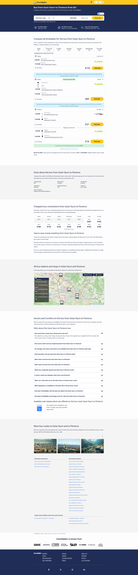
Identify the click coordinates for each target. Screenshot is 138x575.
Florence (99, 274)
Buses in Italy (44, 533)
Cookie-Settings (67, 558)
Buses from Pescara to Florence (76, 490)
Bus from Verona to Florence (76, 510)
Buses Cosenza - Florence (75, 464)
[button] (69, 289)
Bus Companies (47, 560)
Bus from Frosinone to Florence (76, 466)
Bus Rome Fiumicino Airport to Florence (78, 523)
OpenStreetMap (96, 304)
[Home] (40, 2)
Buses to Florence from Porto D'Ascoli (78, 495)
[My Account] (91, 2)
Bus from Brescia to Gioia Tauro (42, 464)
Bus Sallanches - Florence (75, 503)
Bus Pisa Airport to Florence (76, 521)
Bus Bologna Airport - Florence (76, 518)
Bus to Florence (62, 533)
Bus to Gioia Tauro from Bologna (42, 461)
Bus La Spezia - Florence (75, 474)
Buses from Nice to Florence (76, 487)
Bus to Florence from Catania (76, 461)
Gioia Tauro (89, 274)
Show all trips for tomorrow (69, 149)
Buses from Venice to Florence (76, 508)
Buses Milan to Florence (75, 484)
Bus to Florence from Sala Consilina (77, 500)
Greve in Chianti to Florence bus (77, 469)
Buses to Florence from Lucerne (77, 482)
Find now (97, 68)
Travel (64, 560)
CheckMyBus (37, 533)
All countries (86, 560)
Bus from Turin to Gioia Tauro (41, 466)
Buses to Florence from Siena (76, 505)
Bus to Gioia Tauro (52, 533)
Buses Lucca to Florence (75, 479)
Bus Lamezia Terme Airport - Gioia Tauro (44, 518)
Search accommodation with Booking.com (45, 21)
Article (84, 558)
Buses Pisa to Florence (74, 492)
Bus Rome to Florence (74, 497)
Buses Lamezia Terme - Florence (77, 477)
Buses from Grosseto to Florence (77, 471)
